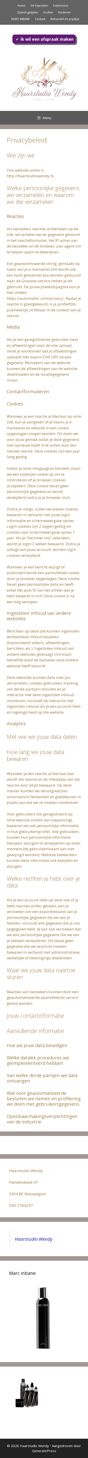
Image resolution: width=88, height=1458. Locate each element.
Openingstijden (27, 12)
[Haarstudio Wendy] (44, 77)
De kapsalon (39, 5)
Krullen (48, 12)
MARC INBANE (20, 19)
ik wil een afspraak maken (47, 39)
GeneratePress (44, 1450)
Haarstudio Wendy (33, 1239)
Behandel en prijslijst (65, 19)
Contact (40, 19)
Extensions (60, 5)
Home (21, 5)
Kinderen (64, 12)
